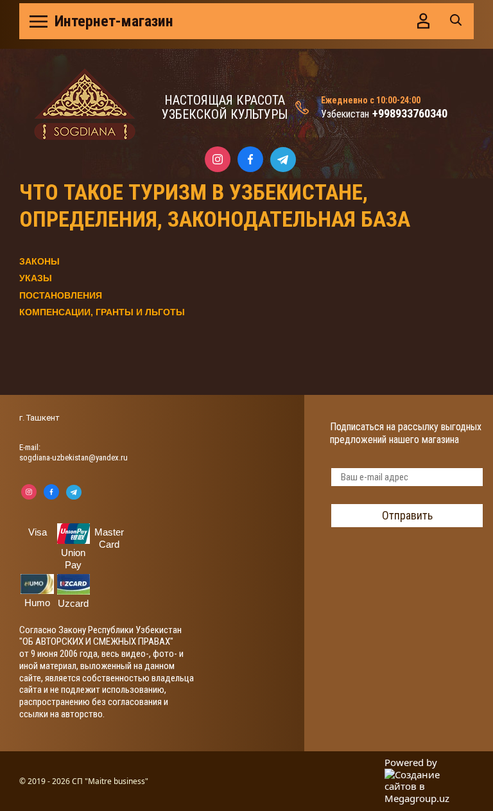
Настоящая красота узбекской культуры (225, 107)
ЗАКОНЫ (39, 261)
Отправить (407, 515)
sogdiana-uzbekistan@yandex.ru (73, 457)
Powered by (411, 762)
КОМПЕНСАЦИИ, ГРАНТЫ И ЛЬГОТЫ (102, 312)
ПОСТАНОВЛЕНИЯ (60, 295)
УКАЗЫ (35, 278)
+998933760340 (409, 113)
